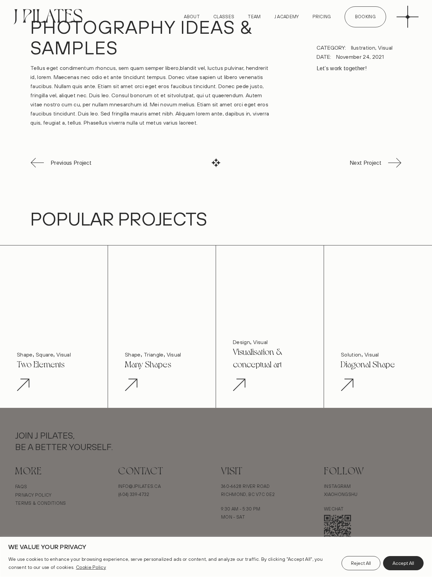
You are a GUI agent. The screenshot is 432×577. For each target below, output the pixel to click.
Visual (385, 47)
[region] (216, 557)
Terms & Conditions (40, 503)
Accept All (403, 563)
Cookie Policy (91, 567)
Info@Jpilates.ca (139, 486)
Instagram (337, 486)
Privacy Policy (33, 495)
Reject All (361, 563)
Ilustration (363, 47)
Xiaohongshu (341, 494)
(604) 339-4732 (133, 494)
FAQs (21, 486)
